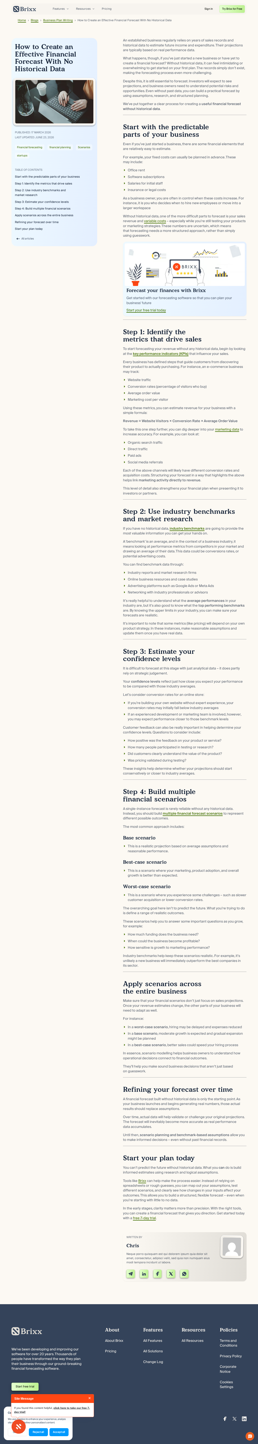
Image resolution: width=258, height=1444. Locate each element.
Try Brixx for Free (232, 9)
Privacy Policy (231, 1356)
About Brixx (114, 1341)
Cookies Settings (226, 1385)
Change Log (153, 1362)
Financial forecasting (29, 147)
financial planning (60, 147)
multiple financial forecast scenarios (193, 814)
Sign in (209, 9)
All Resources (192, 1341)
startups (22, 155)
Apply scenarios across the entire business (44, 215)
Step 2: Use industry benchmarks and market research (40, 192)
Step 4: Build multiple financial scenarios (42, 208)
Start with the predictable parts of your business (47, 176)
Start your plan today (29, 229)
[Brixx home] (24, 9)
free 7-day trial (144, 1218)
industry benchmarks (187, 529)
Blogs (34, 20)
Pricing (107, 8)
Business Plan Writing (58, 20)
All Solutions (153, 1351)
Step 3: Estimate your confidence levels (42, 202)
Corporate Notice (228, 1369)
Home (22, 20)
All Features (152, 1341)
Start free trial (25, 1386)
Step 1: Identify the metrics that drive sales (43, 183)
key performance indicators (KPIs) (160, 354)
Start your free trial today (146, 310)
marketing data (227, 429)
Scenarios (84, 147)
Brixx (142, 1181)
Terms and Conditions (228, 1343)
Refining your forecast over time (37, 222)
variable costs (155, 221)
